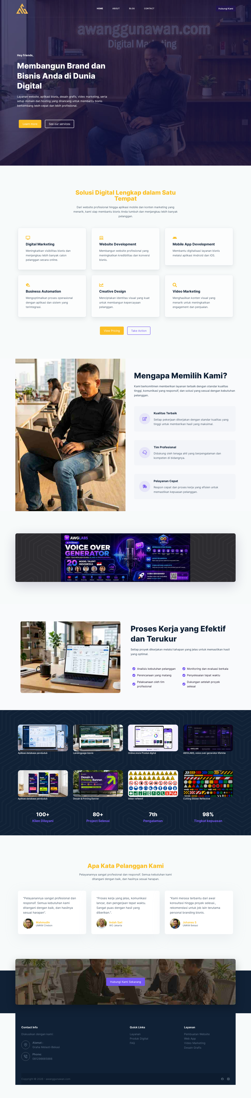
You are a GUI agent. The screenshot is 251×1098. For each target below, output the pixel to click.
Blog (132, 8)
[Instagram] (228, 1079)
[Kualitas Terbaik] (144, 418)
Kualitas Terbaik (165, 413)
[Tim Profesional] (144, 452)
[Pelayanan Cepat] (144, 486)
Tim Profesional (165, 447)
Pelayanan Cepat (166, 481)
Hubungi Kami (225, 8)
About (116, 8)
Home (100, 8)
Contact (149, 8)
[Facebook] (222, 1079)
